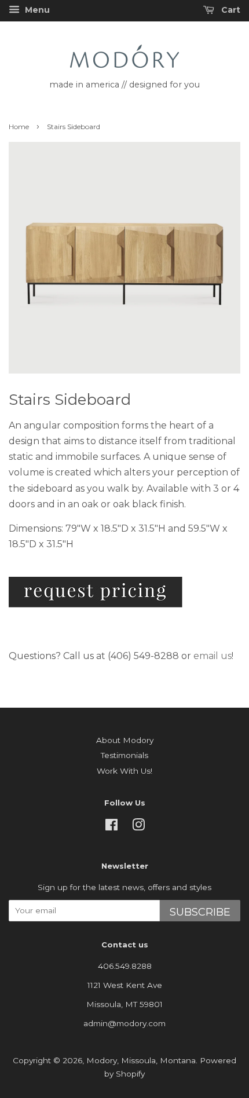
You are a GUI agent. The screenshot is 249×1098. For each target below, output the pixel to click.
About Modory (124, 740)
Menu (36, 10)
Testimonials (124, 755)
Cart (229, 10)
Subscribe (200, 912)
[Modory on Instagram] (138, 827)
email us (212, 655)
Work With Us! (124, 770)
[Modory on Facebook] (111, 827)
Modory (101, 1060)
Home (19, 126)
